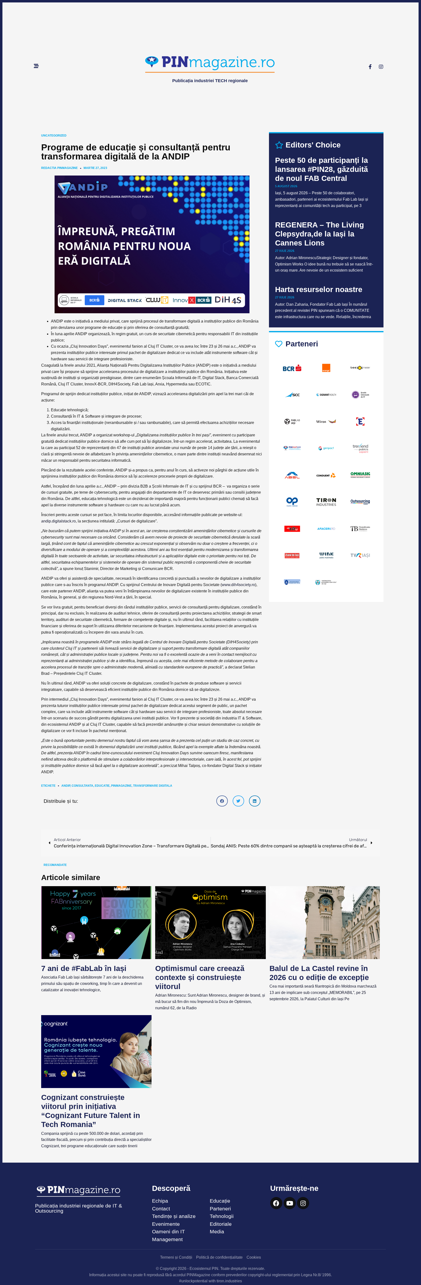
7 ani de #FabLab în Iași (83, 968)
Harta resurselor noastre (318, 289)
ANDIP (65, 785)
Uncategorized (54, 135)
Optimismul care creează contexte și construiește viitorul (199, 977)
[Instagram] (381, 67)
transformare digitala (152, 785)
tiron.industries (229, 1281)
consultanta (82, 785)
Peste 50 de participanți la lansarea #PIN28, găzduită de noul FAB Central (321, 169)
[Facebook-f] (370, 67)
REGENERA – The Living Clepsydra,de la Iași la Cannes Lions (319, 234)
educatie (102, 785)
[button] (222, 800)
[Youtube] (290, 1203)
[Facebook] (276, 1203)
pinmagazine (121, 785)
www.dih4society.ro (238, 585)
